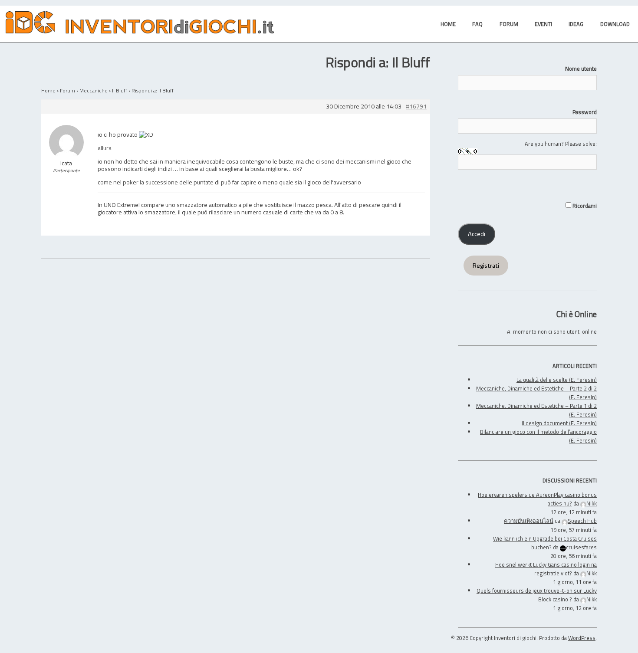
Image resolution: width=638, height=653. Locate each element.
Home (48, 90)
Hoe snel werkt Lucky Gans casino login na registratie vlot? (546, 569)
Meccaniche (93, 90)
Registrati (486, 265)
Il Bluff (119, 90)
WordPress (581, 637)
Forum (67, 90)
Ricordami (584, 205)
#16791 (416, 106)
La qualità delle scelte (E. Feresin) (556, 379)
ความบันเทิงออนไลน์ (528, 520)
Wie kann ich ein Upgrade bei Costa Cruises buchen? (545, 542)
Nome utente (581, 68)
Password (584, 112)
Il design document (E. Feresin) (559, 423)
